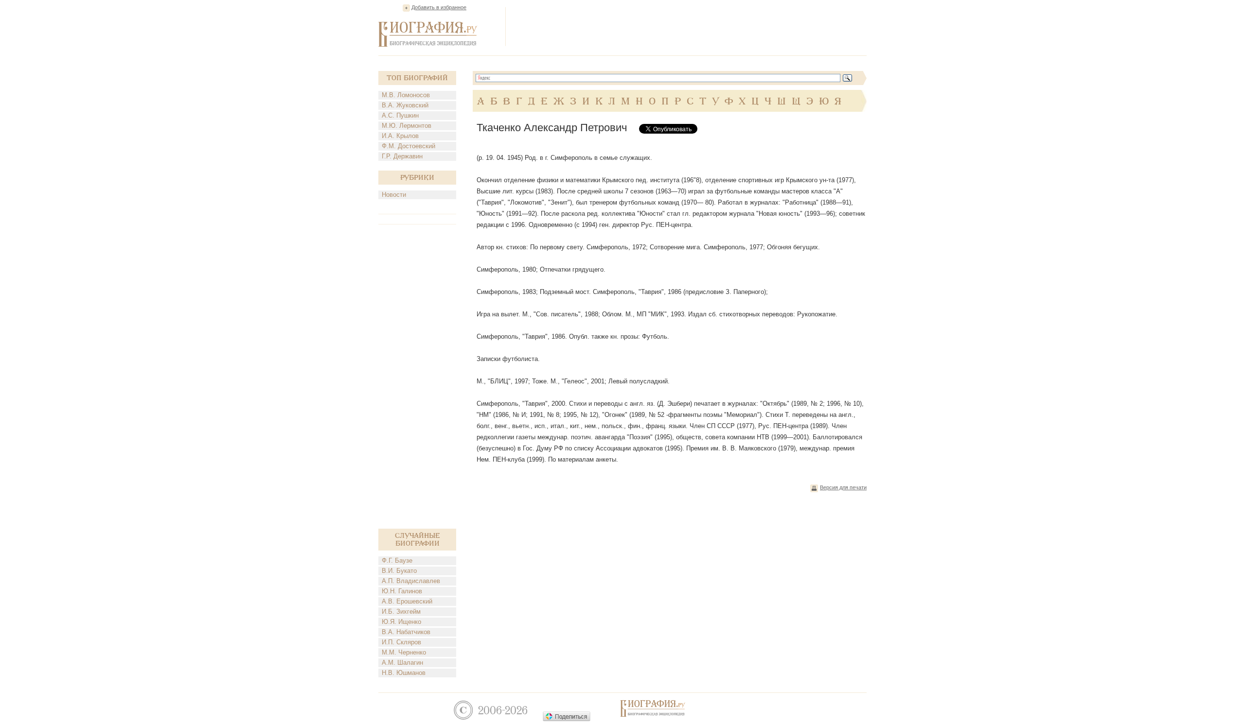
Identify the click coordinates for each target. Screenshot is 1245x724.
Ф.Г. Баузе (397, 560)
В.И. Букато (399, 570)
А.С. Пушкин (400, 115)
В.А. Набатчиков (406, 632)
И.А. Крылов (400, 135)
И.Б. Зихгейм (401, 611)
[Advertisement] (690, 26)
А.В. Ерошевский (407, 601)
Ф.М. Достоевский (408, 146)
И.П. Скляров (401, 642)
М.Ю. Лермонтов (406, 125)
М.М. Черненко (404, 652)
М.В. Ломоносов (406, 95)
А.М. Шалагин (402, 662)
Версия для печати (843, 487)
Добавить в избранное (438, 7)
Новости (394, 194)
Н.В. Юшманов (404, 672)
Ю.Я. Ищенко (401, 621)
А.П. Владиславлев (411, 581)
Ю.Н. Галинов (402, 591)
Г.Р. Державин (402, 156)
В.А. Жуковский (405, 105)
